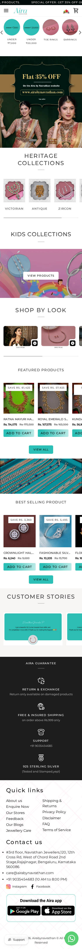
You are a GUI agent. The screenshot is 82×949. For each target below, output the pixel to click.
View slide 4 (52, 140)
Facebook (43, 886)
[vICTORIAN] (14, 190)
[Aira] (20, 10)
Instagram (19, 886)
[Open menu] (7, 10)
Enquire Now (17, 807)
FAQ (46, 824)
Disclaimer (51, 818)
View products (41, 275)
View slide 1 (33, 140)
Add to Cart (18, 433)
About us (14, 801)
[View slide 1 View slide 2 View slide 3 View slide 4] (41, 102)
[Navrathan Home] (66, 10)
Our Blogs (14, 825)
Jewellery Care (18, 830)
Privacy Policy (54, 812)
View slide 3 (46, 140)
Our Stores (15, 813)
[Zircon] (65, 190)
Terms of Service (56, 830)
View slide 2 (41, 140)
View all (41, 449)
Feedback (15, 819)
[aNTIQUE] (40, 190)
